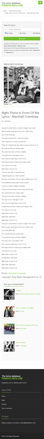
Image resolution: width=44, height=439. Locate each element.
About (3, 400)
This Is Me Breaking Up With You (27, 325)
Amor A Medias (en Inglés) (25, 308)
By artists (23, 33)
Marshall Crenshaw (15, 11)
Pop (10, 104)
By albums (36, 33)
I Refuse (18, 291)
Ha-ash (22, 311)
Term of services (7, 408)
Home (5, 11)
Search (22, 39)
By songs (9, 33)
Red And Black (21, 342)
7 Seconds (23, 346)
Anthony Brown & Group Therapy (30, 294)
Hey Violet (23, 328)
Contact (4, 404)
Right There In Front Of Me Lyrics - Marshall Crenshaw (22, 13)
